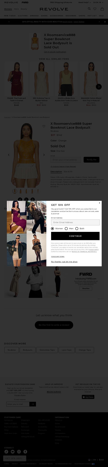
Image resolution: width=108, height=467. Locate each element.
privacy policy (94, 249)
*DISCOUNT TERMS (57, 256)
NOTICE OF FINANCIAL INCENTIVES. (84, 251)
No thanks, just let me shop (64, 262)
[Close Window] (99, 203)
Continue (75, 236)
